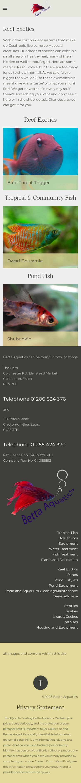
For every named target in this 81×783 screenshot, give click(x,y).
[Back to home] (40, 8)
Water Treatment (63, 549)
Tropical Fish (67, 533)
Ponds (72, 575)
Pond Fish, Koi (66, 580)
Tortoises (70, 622)
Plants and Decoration (59, 560)
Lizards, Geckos (65, 617)
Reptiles (71, 606)
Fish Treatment (65, 554)
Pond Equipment (63, 585)
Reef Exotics (67, 569)
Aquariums (69, 538)
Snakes (72, 611)
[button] (5, 8)
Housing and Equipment (57, 627)
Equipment (68, 544)
